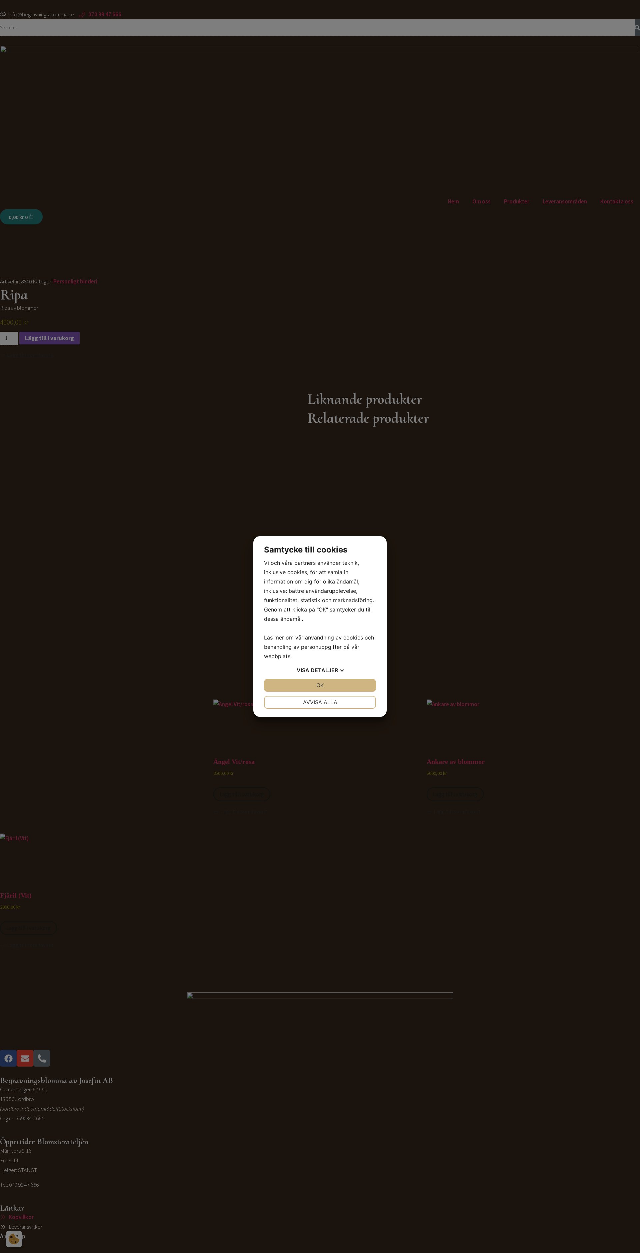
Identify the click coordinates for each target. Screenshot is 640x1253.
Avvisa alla (320, 702)
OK (320, 685)
